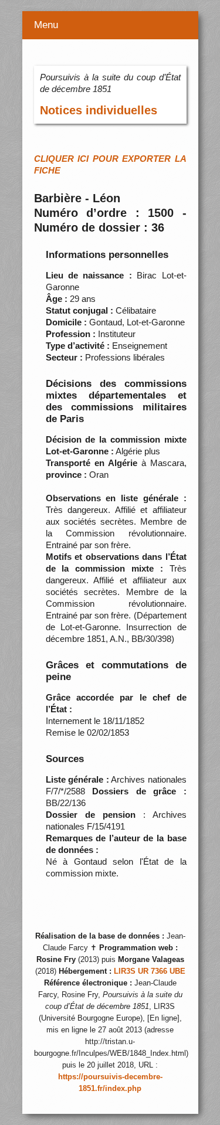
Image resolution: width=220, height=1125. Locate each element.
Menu (46, 24)
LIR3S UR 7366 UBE (149, 971)
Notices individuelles (98, 110)
